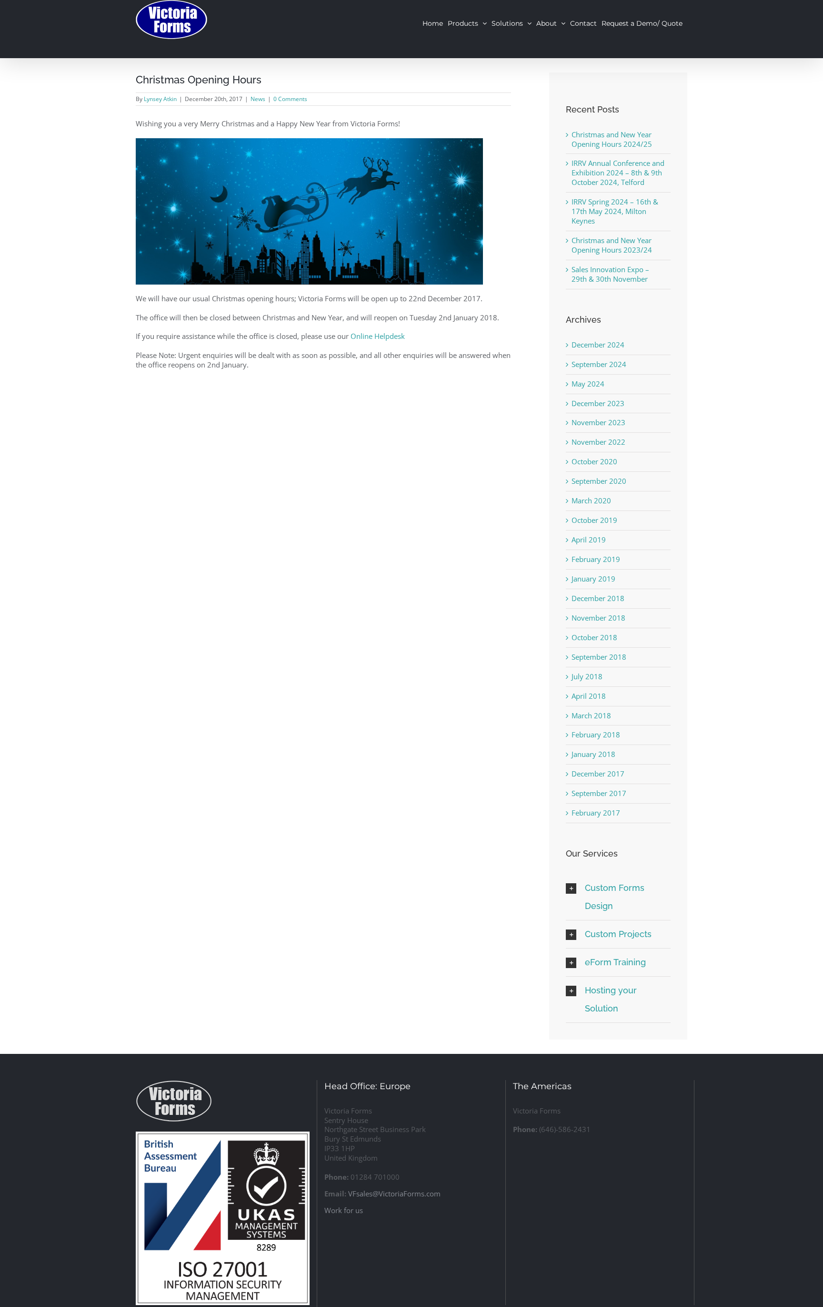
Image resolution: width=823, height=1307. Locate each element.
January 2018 (593, 754)
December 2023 (598, 403)
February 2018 (596, 734)
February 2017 (596, 812)
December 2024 (598, 344)
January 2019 (593, 578)
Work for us (343, 1210)
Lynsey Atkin (160, 99)
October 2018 (594, 637)
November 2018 (598, 618)
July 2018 (587, 676)
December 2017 (598, 773)
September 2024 (599, 364)
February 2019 (596, 559)
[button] (618, 897)
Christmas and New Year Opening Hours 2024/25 (612, 139)
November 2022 (598, 442)
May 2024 (588, 383)
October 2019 (594, 520)
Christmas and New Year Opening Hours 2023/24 (612, 245)
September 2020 (599, 481)
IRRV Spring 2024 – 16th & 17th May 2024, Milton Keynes (615, 211)
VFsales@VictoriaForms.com (394, 1193)
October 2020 (594, 461)
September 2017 (599, 793)
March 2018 (591, 715)
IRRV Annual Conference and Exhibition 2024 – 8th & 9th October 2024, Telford (618, 172)
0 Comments (290, 99)
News (258, 99)
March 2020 (591, 500)
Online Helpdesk (378, 336)
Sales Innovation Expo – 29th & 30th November (610, 274)
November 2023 (598, 422)
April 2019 (589, 539)
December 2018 (598, 598)
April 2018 (589, 696)
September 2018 (599, 657)
